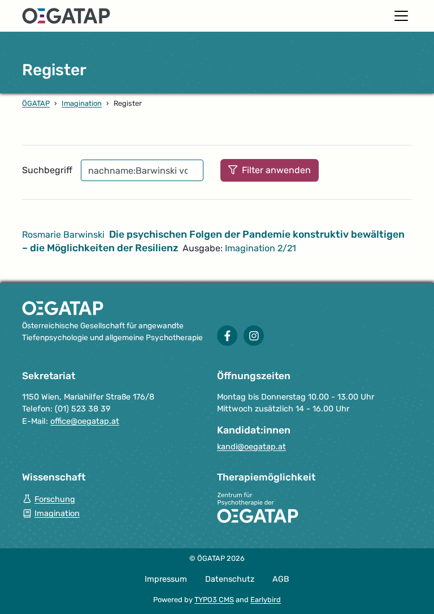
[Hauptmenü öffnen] (401, 16)
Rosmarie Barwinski (63, 234)
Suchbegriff (47, 170)
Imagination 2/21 (260, 248)
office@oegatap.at (84, 421)
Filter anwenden (275, 170)
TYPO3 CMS (214, 599)
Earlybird (265, 599)
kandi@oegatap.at (251, 447)
